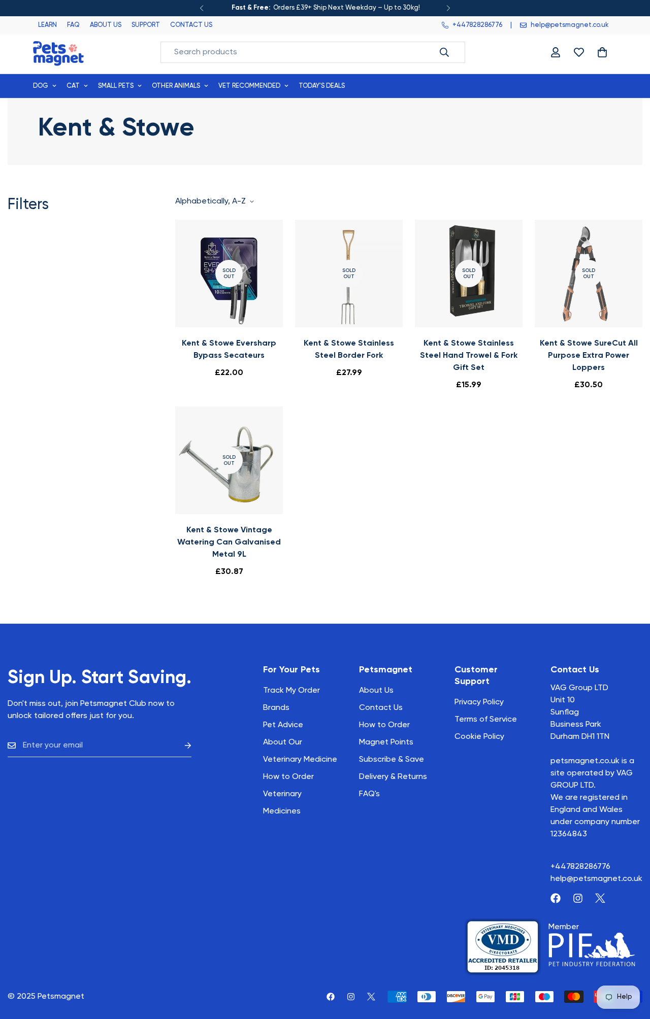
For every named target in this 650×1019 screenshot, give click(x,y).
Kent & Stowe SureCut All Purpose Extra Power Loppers (589, 355)
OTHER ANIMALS (176, 86)
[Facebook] (555, 898)
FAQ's (369, 794)
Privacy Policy (479, 702)
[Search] (444, 52)
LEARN (47, 25)
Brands (276, 708)
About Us (376, 691)
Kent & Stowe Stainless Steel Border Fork (349, 349)
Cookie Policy (479, 737)
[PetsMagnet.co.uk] (58, 53)
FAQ (73, 25)
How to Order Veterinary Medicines (288, 794)
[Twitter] (600, 898)
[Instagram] (578, 898)
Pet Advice (283, 725)
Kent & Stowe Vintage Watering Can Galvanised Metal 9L (229, 542)
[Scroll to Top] (630, 963)
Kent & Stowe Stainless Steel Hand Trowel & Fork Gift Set (468, 355)
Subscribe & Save (391, 760)
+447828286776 (580, 867)
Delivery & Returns (393, 777)
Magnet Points (386, 742)
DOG (40, 86)
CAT (73, 86)
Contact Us (381, 708)
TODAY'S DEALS (322, 86)
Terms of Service (485, 720)
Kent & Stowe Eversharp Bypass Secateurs (229, 349)
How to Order (384, 725)
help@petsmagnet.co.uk (596, 879)
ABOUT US (105, 25)
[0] (602, 52)
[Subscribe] (179, 745)
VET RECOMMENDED (249, 86)
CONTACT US (191, 25)
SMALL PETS (116, 86)
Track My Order (291, 691)
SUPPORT (146, 25)
